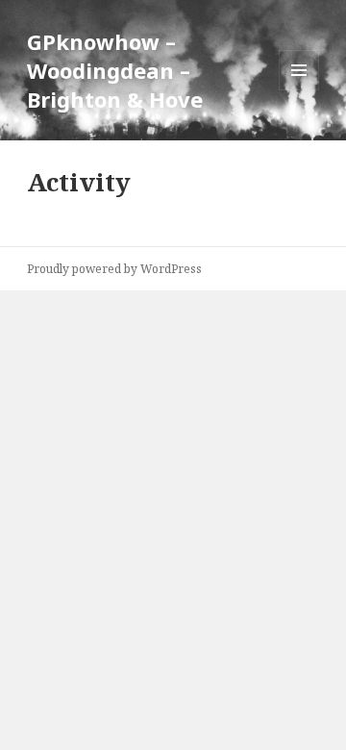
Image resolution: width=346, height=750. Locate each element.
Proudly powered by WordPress (114, 269)
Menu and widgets (299, 89)
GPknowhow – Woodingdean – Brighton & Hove (115, 70)
